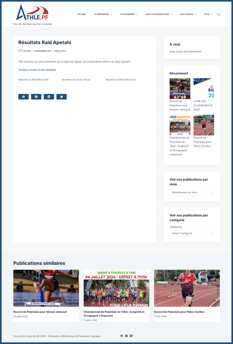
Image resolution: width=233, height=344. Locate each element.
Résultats (60, 51)
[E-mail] (61, 96)
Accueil (82, 14)
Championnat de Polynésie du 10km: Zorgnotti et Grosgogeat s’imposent (179, 146)
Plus (206, 14)
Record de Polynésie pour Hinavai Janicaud (180, 105)
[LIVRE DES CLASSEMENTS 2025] (204, 88)
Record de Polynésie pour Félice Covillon (202, 142)
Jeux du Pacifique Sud (157, 14)
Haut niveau (186, 14)
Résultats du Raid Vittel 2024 (121, 79)
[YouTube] (131, 336)
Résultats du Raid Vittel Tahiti (33, 79)
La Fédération (101, 14)
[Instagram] (126, 336)
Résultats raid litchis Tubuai (76, 79)
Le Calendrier (127, 14)
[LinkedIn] (49, 96)
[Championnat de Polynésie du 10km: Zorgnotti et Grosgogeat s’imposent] (180, 125)
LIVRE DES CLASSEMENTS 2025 (203, 105)
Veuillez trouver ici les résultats (37, 69)
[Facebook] (23, 96)
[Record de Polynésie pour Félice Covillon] (204, 125)
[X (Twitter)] (36, 96)
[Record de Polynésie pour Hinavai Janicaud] (180, 88)
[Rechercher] (218, 14)
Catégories (176, 226)
